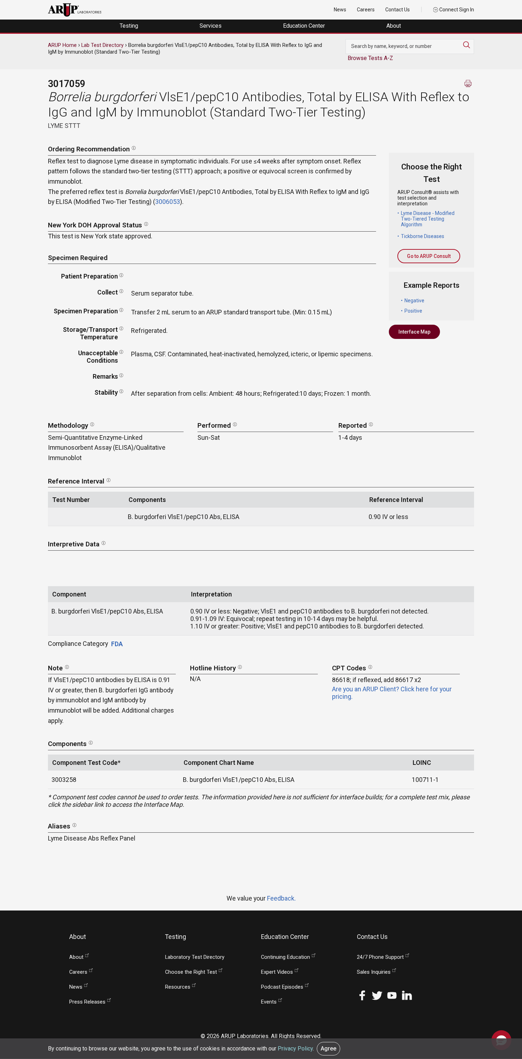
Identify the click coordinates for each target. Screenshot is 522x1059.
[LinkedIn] (407, 994)
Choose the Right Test (191, 972)
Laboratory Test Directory (194, 957)
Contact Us (397, 9)
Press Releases (87, 1002)
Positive (413, 311)
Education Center (304, 25)
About (394, 25)
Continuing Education (285, 957)
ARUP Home (62, 45)
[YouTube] (392, 994)
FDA (117, 644)
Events (269, 1002)
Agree (328, 1048)
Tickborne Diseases (422, 236)
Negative (414, 300)
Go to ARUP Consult (429, 256)
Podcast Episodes (282, 987)
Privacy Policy (295, 1048)
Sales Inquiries (374, 972)
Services (211, 25)
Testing (130, 25)
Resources (177, 987)
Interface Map (414, 332)
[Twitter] (377, 994)
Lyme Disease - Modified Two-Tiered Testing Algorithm (428, 218)
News (340, 9)
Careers (366, 9)
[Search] (468, 44)
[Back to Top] (501, 1017)
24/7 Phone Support (380, 957)
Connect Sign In (456, 9)
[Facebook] (362, 994)
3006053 (167, 201)
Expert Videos (277, 972)
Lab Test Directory (102, 45)
